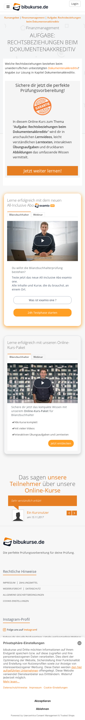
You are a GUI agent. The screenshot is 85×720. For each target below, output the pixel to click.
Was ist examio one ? (42, 300)
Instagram (30, 629)
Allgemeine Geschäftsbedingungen (23, 594)
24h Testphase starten (42, 313)
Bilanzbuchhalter (19, 214)
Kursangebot (11, 17)
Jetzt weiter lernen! (43, 171)
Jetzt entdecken (61, 443)
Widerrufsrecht (12, 588)
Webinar (38, 214)
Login (74, 4)
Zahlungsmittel (28, 582)
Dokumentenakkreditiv (63, 68)
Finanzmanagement (33, 17)
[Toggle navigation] (8, 7)
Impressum (9, 582)
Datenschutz (33, 588)
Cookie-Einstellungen (16, 600)
